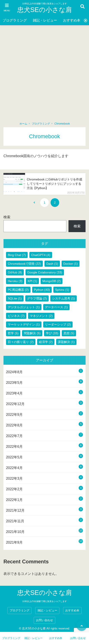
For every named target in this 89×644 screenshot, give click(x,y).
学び (52, 333)
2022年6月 (14, 446)
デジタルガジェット (24, 307)
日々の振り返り (21, 342)
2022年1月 (14, 500)
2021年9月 (14, 542)
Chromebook (62, 123)
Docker (70, 263)
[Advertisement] (44, 72)
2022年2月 (14, 489)
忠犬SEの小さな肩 (44, 9)
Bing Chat (17, 255)
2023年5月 (14, 382)
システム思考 (63, 298)
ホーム (23, 123)
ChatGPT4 (40, 255)
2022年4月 (14, 468)
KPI (32, 281)
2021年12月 (15, 510)
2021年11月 (15, 521)
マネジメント (41, 316)
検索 (6, 217)
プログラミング (15, 20)
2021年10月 (15, 532)
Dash (52, 263)
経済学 (46, 342)
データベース (56, 307)
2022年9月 (14, 414)
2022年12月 (15, 404)
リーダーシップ (58, 324)
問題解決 (32, 333)
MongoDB (51, 281)
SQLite (15, 298)
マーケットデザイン (24, 324)
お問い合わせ (44, 620)
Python (42, 289)
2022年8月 (14, 425)
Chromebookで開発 (24, 263)
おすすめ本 (71, 20)
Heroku (15, 281)
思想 (69, 333)
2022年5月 (14, 457)
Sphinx (62, 289)
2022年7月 (14, 436)
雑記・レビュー (45, 20)
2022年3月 (14, 478)
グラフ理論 (37, 298)
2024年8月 (14, 372)
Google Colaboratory (44, 272)
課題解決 (66, 342)
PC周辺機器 (18, 289)
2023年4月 (14, 393)
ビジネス (16, 316)
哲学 (13, 333)
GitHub (15, 272)
